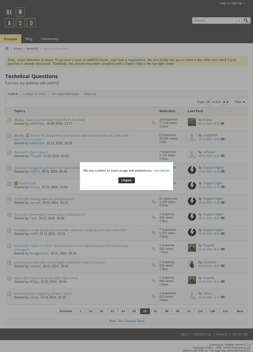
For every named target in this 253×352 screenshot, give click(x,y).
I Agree (127, 180)
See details (162, 170)
